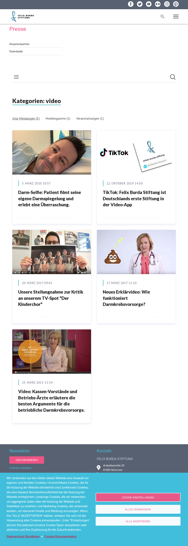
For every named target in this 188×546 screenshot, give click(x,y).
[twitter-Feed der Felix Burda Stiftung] (139, 4)
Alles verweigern (138, 509)
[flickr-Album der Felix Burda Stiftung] (157, 4)
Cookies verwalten (20, 468)
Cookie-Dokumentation (60, 536)
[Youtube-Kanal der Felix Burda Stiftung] (148, 4)
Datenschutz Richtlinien (23, 536)
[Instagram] (167, 4)
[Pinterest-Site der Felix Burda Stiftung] (176, 4)
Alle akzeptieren (138, 521)
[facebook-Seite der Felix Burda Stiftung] (130, 4)
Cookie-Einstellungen (138, 497)
